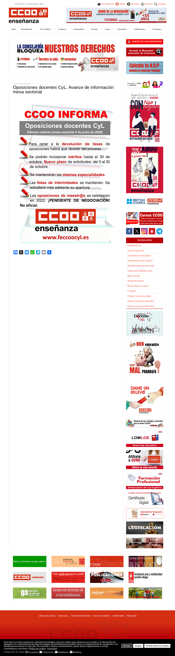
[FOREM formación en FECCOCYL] (106, 566)
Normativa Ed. (26, 29)
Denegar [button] (126, 646)
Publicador (132, 616)
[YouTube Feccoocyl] (152, 231)
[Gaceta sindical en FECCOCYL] (29, 598)
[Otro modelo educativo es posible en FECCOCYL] (68, 582)
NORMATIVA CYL (134, 245)
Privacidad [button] (52, 649)
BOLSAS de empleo (135, 281)
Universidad (79, 29)
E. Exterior (131, 291)
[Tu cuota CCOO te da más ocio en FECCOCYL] (145, 598)
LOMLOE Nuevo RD (135, 250)
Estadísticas (62, 652)
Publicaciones (139, 29)
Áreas (107, 29)
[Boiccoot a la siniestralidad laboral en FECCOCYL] (106, 598)
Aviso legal (63, 616)
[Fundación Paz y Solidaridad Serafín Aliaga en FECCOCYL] (145, 582)
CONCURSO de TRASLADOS (139, 255)
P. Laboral (62, 29)
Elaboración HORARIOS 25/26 (139, 271)
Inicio (13, 29)
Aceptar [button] (138, 646)
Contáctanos (118, 616)
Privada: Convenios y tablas (139, 296)
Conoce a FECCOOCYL (47, 616)
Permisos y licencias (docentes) (140, 301)
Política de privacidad (80, 616)
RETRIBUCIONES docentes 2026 (140, 266)
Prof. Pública (45, 29)
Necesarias (33, 652)
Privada (94, 29)
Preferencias (47, 652)
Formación (122, 29)
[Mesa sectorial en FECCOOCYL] (144, 547)
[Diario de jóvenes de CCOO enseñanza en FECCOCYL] (68, 598)
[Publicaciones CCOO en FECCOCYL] (106, 582)
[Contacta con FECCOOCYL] (144, 43)
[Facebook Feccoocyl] (129, 231)
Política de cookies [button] (37, 649)
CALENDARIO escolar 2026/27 (140, 260)
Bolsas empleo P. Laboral (138, 286)
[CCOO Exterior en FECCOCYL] (29, 582)
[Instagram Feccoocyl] (144, 231)
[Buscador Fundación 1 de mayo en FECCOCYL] (145, 566)
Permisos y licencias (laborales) (140, 306)
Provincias (157, 29)
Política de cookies (101, 616)
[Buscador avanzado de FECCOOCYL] (144, 56)
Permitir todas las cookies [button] (157, 646)
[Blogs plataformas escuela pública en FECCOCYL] (29, 566)
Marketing (76, 652)
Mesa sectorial (133, 276)
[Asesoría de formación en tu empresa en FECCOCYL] (68, 566)
